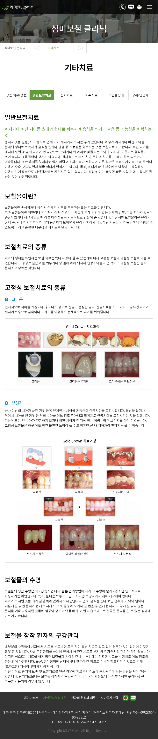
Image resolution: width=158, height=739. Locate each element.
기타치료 (53, 48)
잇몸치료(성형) (17, 95)
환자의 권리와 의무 (83, 697)
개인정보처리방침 (54, 697)
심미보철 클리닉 (14, 48)
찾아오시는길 (109, 697)
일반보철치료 (42, 95)
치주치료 (91, 95)
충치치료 (66, 95)
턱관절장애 (116, 95)
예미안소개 (31, 697)
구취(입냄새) (141, 95)
